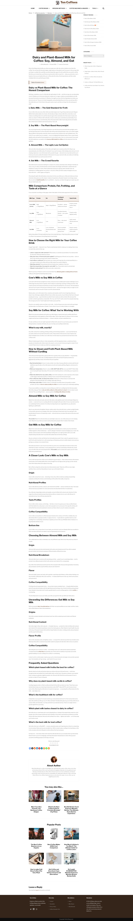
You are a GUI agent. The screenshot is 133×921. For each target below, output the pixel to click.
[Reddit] (35, 748)
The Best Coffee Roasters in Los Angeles (36, 846)
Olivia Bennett (44, 64)
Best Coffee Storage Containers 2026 (93, 42)
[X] (32, 748)
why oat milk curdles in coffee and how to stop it (54, 390)
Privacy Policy (53, 906)
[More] (49, 748)
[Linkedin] (37, 748)
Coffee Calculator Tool (55, 909)
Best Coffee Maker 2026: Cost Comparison (54, 846)
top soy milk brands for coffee (55, 139)
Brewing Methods (59, 8)
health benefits (41, 180)
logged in (37, 890)
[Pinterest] (39, 748)
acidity (74, 590)
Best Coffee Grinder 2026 (90, 35)
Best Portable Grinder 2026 (91, 38)
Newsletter (52, 904)
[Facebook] (30, 748)
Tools (94, 8)
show (42, 82)
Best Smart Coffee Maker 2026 (92, 28)
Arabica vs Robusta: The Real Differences (94, 82)
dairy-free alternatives (43, 606)
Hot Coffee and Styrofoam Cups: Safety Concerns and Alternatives (54, 871)
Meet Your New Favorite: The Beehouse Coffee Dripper (36, 809)
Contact (51, 901)
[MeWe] (42, 748)
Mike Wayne (71, 904)
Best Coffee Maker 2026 (90, 18)
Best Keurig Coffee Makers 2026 (92, 21)
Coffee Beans (43, 8)
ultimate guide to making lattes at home (67, 271)
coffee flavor (41, 651)
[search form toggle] (103, 8)
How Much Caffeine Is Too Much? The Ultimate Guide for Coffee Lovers (71, 847)
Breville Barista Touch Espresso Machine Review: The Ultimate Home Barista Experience (71, 810)
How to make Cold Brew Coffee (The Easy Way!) (36, 870)
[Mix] (44, 748)
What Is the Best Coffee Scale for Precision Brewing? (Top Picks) (53, 809)
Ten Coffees (68, 2)
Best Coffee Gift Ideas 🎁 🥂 (91, 25)
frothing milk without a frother (62, 392)
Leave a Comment (63, 64)
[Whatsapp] (46, 748)
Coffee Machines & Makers (78, 8)
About (70, 901)
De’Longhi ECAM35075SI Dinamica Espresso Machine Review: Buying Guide (71, 872)
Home (33, 8)
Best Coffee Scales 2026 (90, 45)
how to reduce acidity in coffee (49, 384)
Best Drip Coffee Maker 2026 (91, 32)
